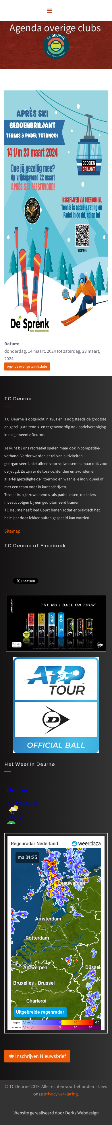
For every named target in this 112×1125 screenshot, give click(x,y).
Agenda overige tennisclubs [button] (27, 366)
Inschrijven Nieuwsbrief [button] (40, 1056)
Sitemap (12, 531)
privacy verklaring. (61, 1094)
